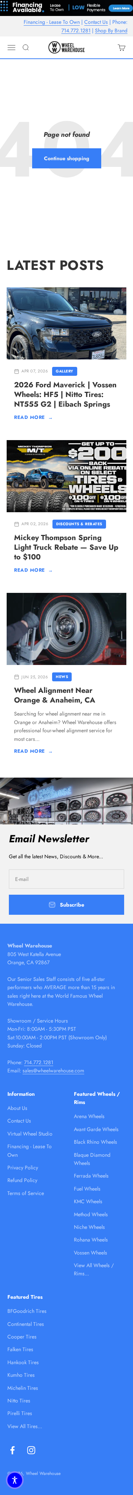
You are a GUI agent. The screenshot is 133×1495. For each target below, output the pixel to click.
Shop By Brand (111, 30)
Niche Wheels (89, 1227)
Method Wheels (91, 1214)
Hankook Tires (23, 1362)
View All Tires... (24, 1426)
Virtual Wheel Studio (29, 1133)
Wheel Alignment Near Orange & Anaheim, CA (54, 695)
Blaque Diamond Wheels (92, 1159)
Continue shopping (66, 158)
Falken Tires (20, 1349)
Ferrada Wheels (91, 1175)
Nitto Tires (18, 1400)
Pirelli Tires (19, 1413)
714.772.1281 (76, 30)
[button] (15, 1480)
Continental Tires (25, 1324)
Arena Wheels (89, 1116)
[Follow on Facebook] (12, 1450)
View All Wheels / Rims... (94, 1269)
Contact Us (96, 22)
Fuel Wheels (87, 1188)
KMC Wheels (88, 1201)
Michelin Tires (22, 1388)
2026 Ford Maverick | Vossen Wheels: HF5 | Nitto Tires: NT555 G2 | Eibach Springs (65, 395)
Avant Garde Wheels (96, 1129)
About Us (17, 1108)
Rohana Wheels (91, 1239)
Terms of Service (25, 1193)
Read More (33, 417)
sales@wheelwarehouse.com (53, 1070)
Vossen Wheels (90, 1252)
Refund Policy (22, 1180)
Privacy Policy (22, 1167)
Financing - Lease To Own (52, 22)
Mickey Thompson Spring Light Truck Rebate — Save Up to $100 (66, 547)
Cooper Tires (22, 1336)
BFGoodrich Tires (27, 1311)
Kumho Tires (21, 1375)
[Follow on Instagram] (31, 1450)
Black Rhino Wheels (95, 1142)
